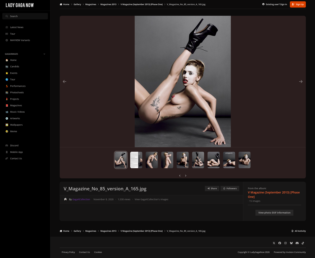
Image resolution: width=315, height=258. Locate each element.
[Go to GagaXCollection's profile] (65, 199)
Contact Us (84, 252)
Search (14, 16)
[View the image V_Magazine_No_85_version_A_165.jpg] (121, 160)
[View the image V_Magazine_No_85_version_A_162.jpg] (167, 160)
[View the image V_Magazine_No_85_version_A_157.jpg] (245, 160)
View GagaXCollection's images (151, 199)
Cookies (98, 252)
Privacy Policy (68, 252)
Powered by (290, 252)
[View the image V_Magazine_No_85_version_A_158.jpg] (229, 160)
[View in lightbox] (183, 81)
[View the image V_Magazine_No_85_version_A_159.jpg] (214, 160)
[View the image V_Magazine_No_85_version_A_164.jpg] (136, 160)
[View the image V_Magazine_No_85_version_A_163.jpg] (152, 160)
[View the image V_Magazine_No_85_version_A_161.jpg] (183, 160)
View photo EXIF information (274, 212)
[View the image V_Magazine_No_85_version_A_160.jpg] (198, 160)
